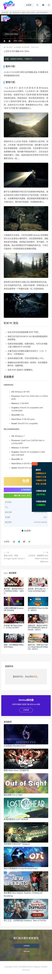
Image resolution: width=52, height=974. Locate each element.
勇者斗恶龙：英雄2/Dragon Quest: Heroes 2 (14, 557)
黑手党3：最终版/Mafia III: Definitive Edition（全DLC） (14, 591)
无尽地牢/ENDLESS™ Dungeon (17, 844)
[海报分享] (29, 542)
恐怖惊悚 (26, 47)
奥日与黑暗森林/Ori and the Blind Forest (21, 868)
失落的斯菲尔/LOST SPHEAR (16, 819)
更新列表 (27, 951)
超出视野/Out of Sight (13, 795)
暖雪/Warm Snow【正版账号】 (17, 770)
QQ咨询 (27, 531)
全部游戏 (18, 47)
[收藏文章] (14, 542)
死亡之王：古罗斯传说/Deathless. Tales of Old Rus (25, 921)
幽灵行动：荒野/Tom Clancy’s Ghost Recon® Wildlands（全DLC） (38, 647)
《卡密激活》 (41, 505)
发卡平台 (40, 494)
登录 (35, 677)
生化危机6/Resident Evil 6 (15, 746)
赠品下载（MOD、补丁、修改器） (26, 495)
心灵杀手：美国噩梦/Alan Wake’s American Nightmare (38, 559)
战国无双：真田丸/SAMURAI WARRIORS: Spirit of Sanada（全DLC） (38, 628)
